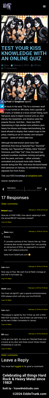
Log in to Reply (6, 222)
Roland (4, 210)
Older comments (9, 203)
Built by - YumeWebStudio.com (21, 388)
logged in (19, 366)
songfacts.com (35, 176)
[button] (44, 6)
